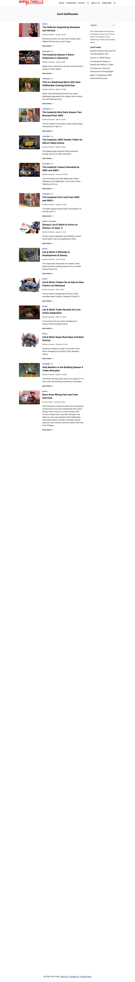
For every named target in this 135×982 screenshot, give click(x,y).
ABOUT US (95, 3)
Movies (44, 24)
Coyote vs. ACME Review (100, 58)
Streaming (46, 51)
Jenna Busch (48, 402)
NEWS (61, 3)
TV (88, 3)
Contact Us (74, 977)
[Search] (113, 25)
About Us (64, 977)
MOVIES (81, 3)
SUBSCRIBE (106, 3)
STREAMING (71, 3)
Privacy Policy (85, 977)
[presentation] (29, 30)
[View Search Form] (114, 3)
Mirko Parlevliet (49, 34)
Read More (47, 46)
